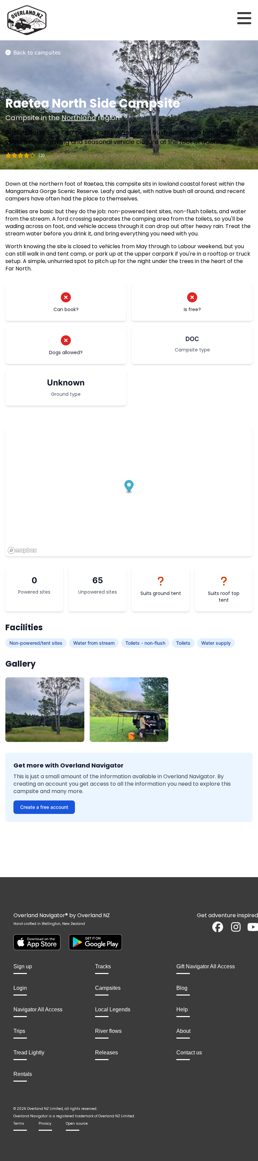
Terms (18, 1123)
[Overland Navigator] (32, 20)
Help (182, 1009)
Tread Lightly (28, 1052)
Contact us (189, 1052)
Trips (19, 1031)
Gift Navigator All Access (205, 966)
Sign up (22, 966)
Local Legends (112, 1009)
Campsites (108, 988)
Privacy (45, 1123)
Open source (77, 1123)
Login (20, 988)
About (183, 1031)
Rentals (22, 1074)
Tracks (103, 966)
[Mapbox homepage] (22, 550)
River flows (108, 1031)
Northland (78, 117)
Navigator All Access (37, 1009)
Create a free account (44, 807)
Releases (106, 1052)
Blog (181, 988)
